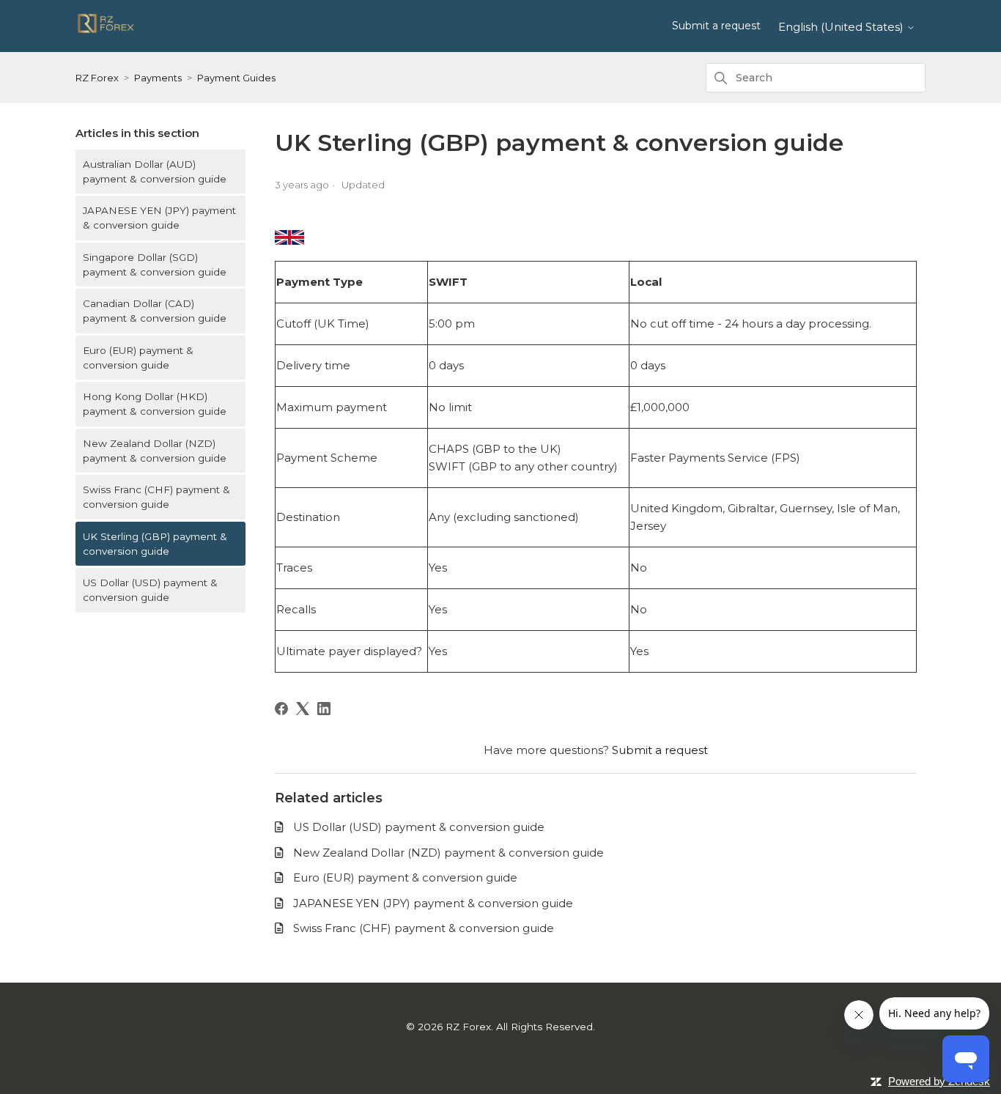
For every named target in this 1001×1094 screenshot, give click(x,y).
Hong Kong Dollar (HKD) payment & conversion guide (154, 404)
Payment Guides (236, 78)
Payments (158, 78)
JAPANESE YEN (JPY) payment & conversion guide (159, 217)
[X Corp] (302, 708)
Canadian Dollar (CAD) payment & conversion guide (154, 310)
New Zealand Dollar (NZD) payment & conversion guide (154, 450)
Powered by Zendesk (939, 1081)
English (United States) (842, 27)
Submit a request (716, 25)
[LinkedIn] (323, 708)
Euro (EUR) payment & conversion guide (138, 357)
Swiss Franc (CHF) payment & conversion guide (156, 497)
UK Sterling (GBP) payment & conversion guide (155, 544)
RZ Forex (97, 78)
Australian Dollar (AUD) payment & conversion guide (154, 171)
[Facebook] (281, 708)
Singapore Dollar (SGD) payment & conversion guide (154, 264)
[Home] (106, 31)
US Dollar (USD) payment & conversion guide (150, 590)
